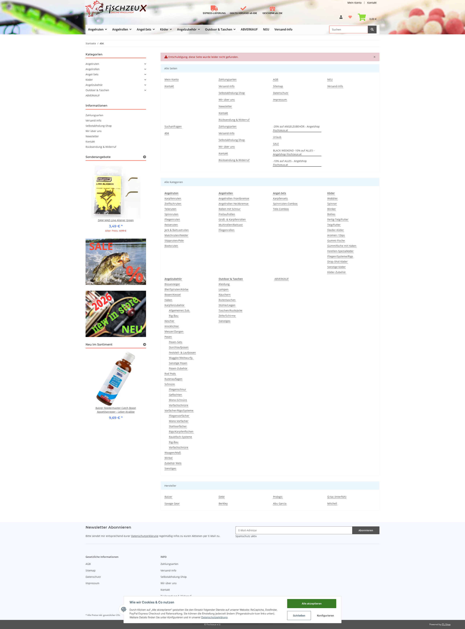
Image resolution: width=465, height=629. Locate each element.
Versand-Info (283, 29)
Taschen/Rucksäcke (230, 310)
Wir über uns (227, 99)
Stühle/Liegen (227, 305)
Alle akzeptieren (312, 603)
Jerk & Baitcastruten (177, 230)
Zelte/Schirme (227, 315)
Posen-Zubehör (178, 368)
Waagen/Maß (173, 452)
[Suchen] (372, 29)
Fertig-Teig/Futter (337, 219)
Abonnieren (366, 530)
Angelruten (92, 64)
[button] (341, 18)
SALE (276, 143)
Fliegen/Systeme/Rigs (340, 256)
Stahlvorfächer (178, 426)
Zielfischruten (173, 203)
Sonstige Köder (336, 267)
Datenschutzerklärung (144, 536)
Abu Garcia (279, 503)
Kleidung (224, 284)
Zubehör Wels (173, 463)
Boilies (331, 214)
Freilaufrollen (227, 214)
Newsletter (225, 106)
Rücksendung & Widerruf (234, 119)
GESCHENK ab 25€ (272, 13)
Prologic (278, 496)
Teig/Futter (334, 224)
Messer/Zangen (174, 331)
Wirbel (169, 458)
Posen (168, 336)
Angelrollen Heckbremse (233, 203)
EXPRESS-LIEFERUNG (214, 13)
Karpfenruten (173, 198)
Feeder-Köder (335, 230)
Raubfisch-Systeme (180, 437)
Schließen (299, 615)
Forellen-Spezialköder (340, 251)
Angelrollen (93, 69)
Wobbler (332, 198)
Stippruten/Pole (174, 240)
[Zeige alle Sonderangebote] (144, 157)
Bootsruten (171, 245)
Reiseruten (171, 224)
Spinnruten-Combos (285, 203)
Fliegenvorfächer (179, 415)
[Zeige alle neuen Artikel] (144, 344)
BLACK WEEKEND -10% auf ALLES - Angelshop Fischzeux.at (294, 152)
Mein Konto (354, 2)
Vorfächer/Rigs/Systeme (179, 410)
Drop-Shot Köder (337, 261)
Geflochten (175, 394)
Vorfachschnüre (178, 405)
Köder (89, 79)
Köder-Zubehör (336, 272)
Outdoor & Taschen (97, 90)
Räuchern (225, 294)
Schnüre (170, 384)
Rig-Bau (173, 315)
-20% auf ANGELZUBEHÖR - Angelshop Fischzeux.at (296, 128)
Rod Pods (170, 373)
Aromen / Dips (336, 235)
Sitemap (278, 86)
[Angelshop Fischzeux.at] (116, 10)
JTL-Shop (446, 624)
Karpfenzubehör (175, 305)
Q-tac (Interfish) (336, 496)
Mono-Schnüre (178, 400)
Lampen (224, 289)
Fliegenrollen (226, 230)
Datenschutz (280, 93)
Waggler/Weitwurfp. (181, 358)
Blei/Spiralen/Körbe (176, 289)
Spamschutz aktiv (246, 536)
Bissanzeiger (172, 284)
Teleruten (170, 209)
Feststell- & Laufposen (182, 352)
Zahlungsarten (227, 79)
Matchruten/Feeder (176, 235)
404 (167, 133)
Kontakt (372, 2)
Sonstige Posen (178, 363)
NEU (266, 29)
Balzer (168, 496)
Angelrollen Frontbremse (234, 198)
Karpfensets (280, 198)
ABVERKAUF (281, 279)
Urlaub (277, 137)
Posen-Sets (175, 342)
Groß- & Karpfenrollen (232, 219)
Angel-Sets (92, 74)
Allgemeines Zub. (179, 310)
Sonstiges (170, 468)
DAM (222, 496)
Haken (168, 300)
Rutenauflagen (173, 379)
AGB (275, 79)
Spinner (332, 203)
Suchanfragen (173, 126)
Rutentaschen (227, 300)
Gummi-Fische (336, 240)
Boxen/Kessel (173, 294)
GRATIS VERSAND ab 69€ (243, 13)
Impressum (280, 99)
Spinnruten (171, 214)
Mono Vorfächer (178, 421)
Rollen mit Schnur (229, 209)
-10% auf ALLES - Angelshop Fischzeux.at (290, 163)
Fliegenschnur (177, 389)
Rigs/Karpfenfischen (181, 431)
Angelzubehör (94, 85)
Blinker (331, 209)
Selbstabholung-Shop (232, 93)
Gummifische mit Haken (341, 245)
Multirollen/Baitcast (231, 224)
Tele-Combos (281, 209)
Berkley (223, 503)
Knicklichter (172, 326)
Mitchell (332, 503)
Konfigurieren (325, 615)
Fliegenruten (172, 219)
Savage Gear (172, 503)
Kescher (169, 321)
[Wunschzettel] (350, 18)
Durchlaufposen (179, 347)
